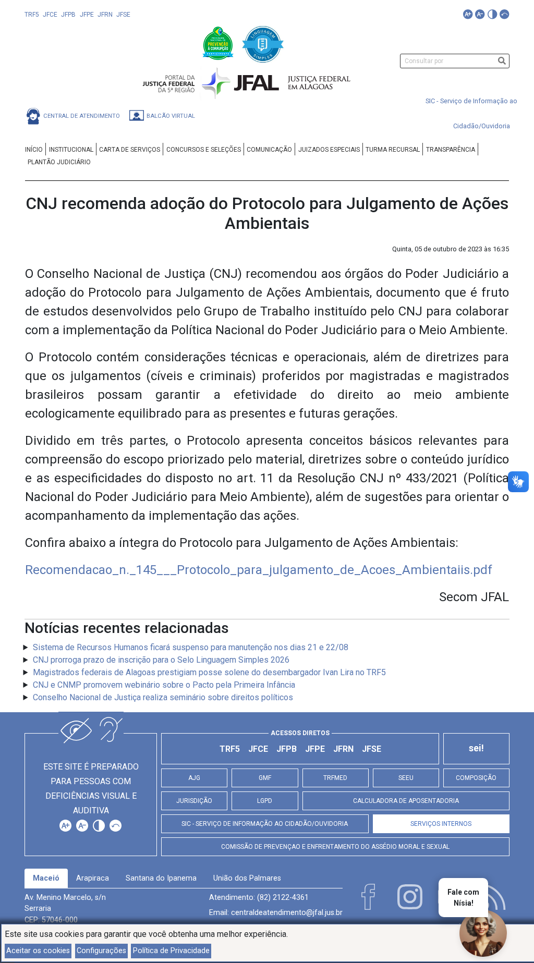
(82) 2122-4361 (283, 897)
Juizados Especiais (329, 149)
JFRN (105, 14)
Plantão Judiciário (59, 162)
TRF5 (32, 14)
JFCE (50, 14)
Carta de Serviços (129, 149)
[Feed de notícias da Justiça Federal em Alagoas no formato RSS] (493, 897)
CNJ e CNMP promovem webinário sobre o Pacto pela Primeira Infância (164, 685)
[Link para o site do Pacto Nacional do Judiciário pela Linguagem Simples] (263, 42)
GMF (265, 778)
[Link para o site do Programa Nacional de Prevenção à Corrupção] (219, 42)
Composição (476, 778)
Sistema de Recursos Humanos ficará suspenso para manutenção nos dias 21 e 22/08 (190, 647)
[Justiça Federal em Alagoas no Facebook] (368, 897)
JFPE (87, 14)
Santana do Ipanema (161, 878)
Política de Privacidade (171, 950)
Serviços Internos (440, 823)
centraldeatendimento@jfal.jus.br (287, 912)
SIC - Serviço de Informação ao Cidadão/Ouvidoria (264, 823)
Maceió (46, 878)
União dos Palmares (247, 878)
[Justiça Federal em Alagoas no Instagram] (410, 897)
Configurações (101, 950)
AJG (194, 778)
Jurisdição (194, 800)
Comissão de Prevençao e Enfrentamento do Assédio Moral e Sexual (335, 846)
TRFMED (335, 778)
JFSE (123, 14)
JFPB (68, 14)
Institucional (71, 149)
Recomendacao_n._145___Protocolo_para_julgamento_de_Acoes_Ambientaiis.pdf (258, 570)
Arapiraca (92, 878)
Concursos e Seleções (203, 149)
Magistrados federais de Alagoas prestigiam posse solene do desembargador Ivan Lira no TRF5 (209, 672)
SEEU (406, 778)
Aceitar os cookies (38, 950)
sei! (476, 748)
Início (34, 149)
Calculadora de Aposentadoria (406, 800)
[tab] (46, 878)
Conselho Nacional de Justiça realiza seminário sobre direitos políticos (163, 697)
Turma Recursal (393, 149)
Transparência (450, 149)
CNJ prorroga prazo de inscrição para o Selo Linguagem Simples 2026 (161, 660)
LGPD (264, 800)
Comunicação (269, 149)
